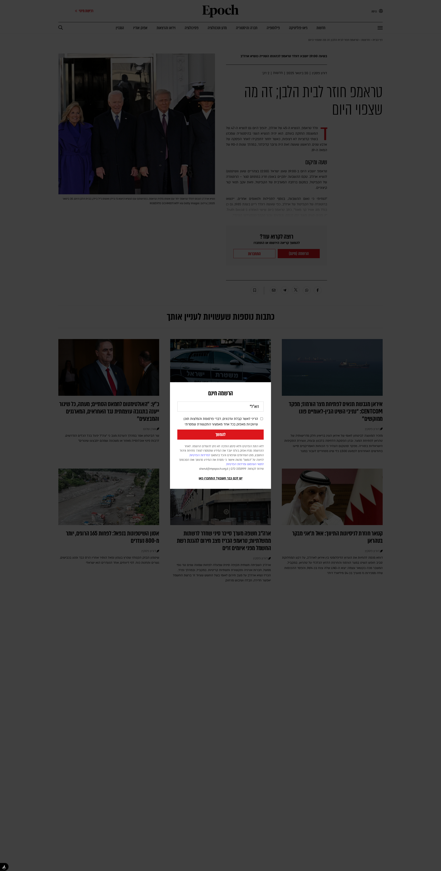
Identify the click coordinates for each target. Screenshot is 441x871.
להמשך (220, 435)
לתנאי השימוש (255, 464)
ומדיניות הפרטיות (236, 464)
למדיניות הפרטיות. (199, 455)
